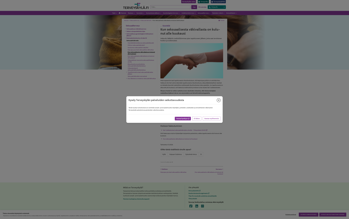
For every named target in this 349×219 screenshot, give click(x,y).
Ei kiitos (197, 118)
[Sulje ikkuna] (218, 100)
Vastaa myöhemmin (211, 118)
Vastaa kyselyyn (182, 118)
